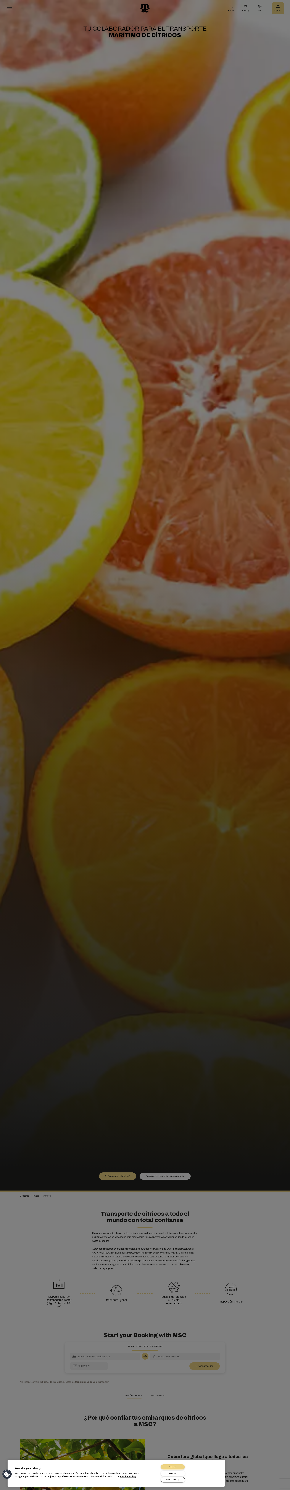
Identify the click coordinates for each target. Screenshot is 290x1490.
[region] (116, 1473)
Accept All (173, 1467)
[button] (7, 1474)
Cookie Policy (128, 1476)
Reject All (173, 1473)
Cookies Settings (172, 1480)
